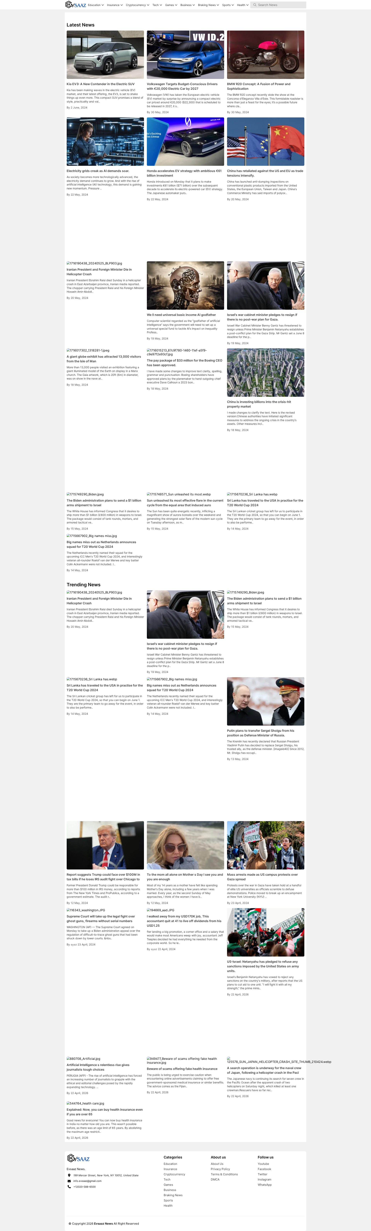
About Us (217, 1164)
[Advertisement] (185, 231)
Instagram (264, 1179)
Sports (168, 1200)
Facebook (264, 1169)
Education (170, 1164)
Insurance (170, 1169)
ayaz (74, 944)
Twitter (262, 1174)
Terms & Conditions (224, 1174)
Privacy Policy (220, 1169)
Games (168, 1185)
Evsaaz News (103, 1223)
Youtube (263, 1164)
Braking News (173, 1195)
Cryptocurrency (174, 1174)
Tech (167, 1179)
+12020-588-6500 (84, 1186)
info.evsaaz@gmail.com (87, 1180)
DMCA (215, 1179)
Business (170, 1190)
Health (168, 1205)
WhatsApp (265, 1185)
